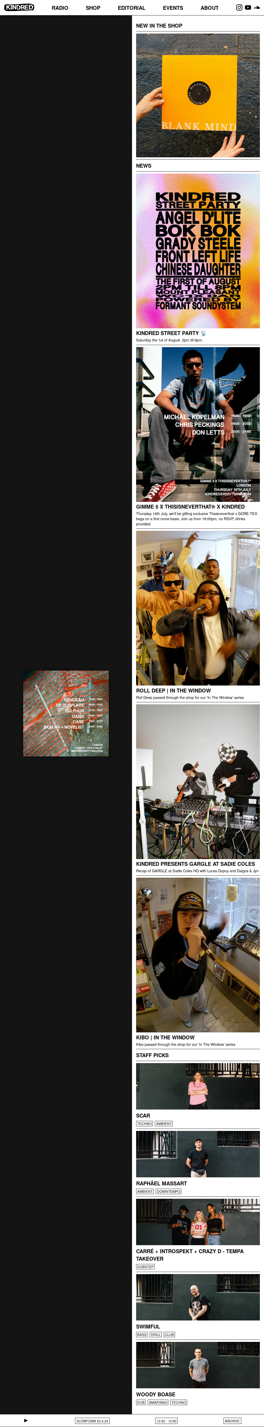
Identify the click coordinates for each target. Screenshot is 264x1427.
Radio (60, 7)
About (210, 7)
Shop (93, 7)
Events (173, 7)
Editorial (131, 7)
